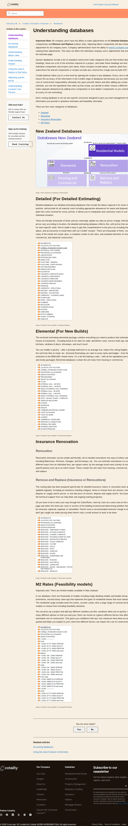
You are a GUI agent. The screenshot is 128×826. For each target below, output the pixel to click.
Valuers (68, 799)
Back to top (113, 818)
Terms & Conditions (112, 824)
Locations (41, 805)
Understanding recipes (15, 62)
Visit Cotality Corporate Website (106, 4)
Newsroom (41, 799)
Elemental (45, 116)
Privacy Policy (123, 803)
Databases (58, 24)
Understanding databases (15, 37)
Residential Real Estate (76, 774)
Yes (79, 729)
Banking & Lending (73, 789)
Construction (71, 779)
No (92, 729)
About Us (40, 784)
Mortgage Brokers (73, 805)
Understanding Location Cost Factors (15, 89)
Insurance (69, 794)
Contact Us (18, 117)
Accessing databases (13, 45)
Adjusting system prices (16, 79)
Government (70, 810)
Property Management (75, 784)
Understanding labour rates (15, 54)
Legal (124, 824)
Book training (20, 144)
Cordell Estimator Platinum (35, 24)
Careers (40, 794)
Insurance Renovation (51, 119)
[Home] (13, 4)
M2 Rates (45, 123)
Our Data (40, 774)
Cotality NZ (11, 24)
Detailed (44, 113)
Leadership (41, 789)
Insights (40, 779)
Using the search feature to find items (17, 70)
